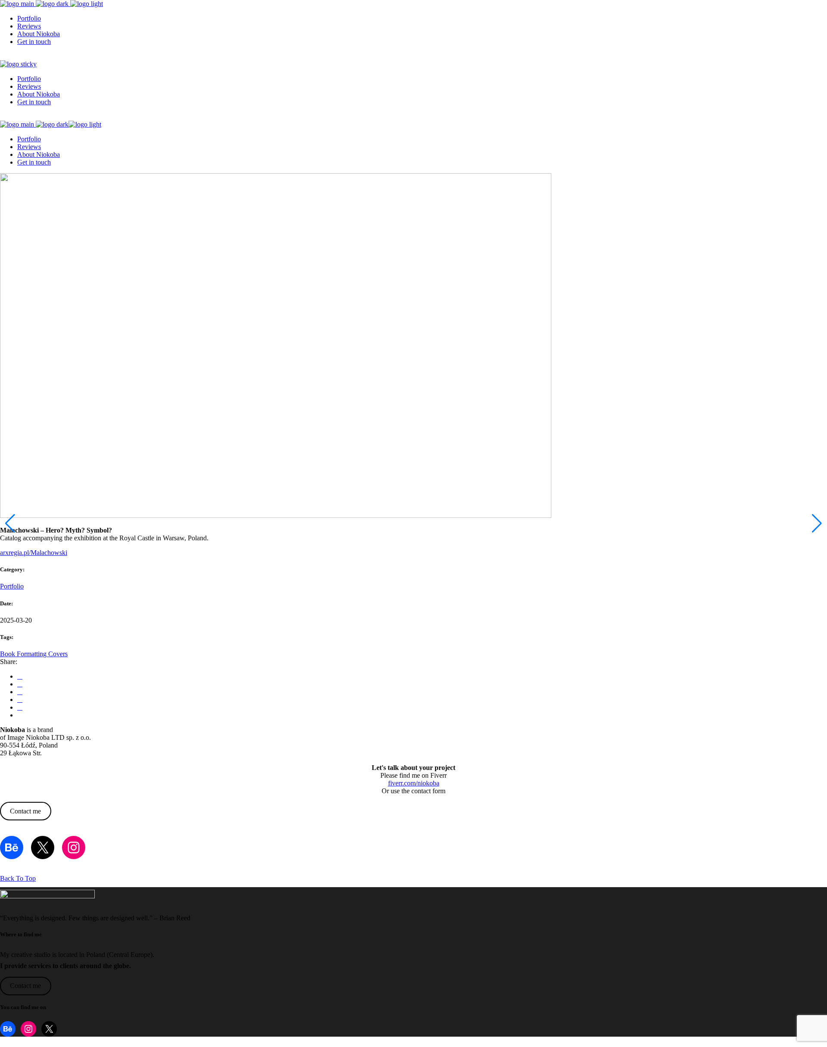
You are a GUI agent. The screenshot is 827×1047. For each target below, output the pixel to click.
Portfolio (12, 586)
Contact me (25, 811)
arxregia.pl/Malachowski (33, 552)
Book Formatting (24, 653)
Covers (58, 653)
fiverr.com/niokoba (413, 783)
